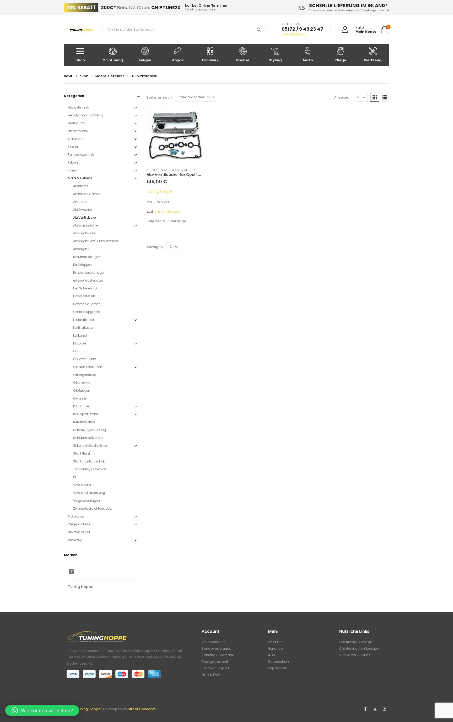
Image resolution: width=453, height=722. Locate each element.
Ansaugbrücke (84, 233)
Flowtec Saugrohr (86, 304)
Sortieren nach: (159, 97)
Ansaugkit (80, 249)
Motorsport (76, 516)
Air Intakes (80, 186)
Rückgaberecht (215, 661)
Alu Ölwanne (82, 209)
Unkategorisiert (79, 532)
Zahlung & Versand (218, 655)
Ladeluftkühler (83, 319)
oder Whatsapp (294, 34)
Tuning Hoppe (159, 191)
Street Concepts (142, 709)
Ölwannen (81, 398)
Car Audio (75, 139)
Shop (80, 60)
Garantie (275, 648)
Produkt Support (215, 668)
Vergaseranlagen (86, 500)
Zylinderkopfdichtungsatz (92, 508)
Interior (73, 170)
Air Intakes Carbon (86, 194)
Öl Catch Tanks (84, 359)
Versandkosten (167, 211)
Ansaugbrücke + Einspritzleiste (95, 241)
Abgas (178, 60)
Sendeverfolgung (216, 648)
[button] (374, 97)
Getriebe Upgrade (86, 312)
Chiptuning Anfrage (355, 641)
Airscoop (80, 202)
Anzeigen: (342, 97)
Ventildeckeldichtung (89, 493)
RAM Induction (84, 422)
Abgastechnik (78, 107)
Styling (275, 60)
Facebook (365, 709)
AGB (271, 655)
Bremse (242, 60)
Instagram (385, 709)
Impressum (277, 668)
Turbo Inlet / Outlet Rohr (90, 469)
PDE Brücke (81, 406)
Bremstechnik (78, 131)
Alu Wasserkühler (86, 225)
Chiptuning (113, 60)
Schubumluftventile (87, 437)
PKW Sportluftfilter (85, 414)
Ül (74, 477)
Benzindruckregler (86, 257)
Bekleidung (76, 123)
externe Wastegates (88, 280)
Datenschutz (278, 661)
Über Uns (275, 641)
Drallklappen (82, 264)
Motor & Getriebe (183, 170)
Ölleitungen (81, 390)
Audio (308, 60)
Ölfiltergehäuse (84, 375)
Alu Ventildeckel (158, 170)
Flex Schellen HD (84, 288)
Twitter (375, 709)
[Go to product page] (175, 135)
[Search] (259, 29)
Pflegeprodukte (79, 524)
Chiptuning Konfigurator (359, 648)
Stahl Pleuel (81, 453)
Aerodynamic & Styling (85, 115)
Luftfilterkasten (83, 327)
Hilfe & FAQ (211, 674)
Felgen (145, 60)
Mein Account (213, 641)
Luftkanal (80, 335)
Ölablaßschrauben (87, 367)
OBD (76, 351)
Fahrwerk (210, 60)
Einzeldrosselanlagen (89, 272)
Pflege (340, 60)
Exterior (73, 146)
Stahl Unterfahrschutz (89, 461)
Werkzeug (373, 60)
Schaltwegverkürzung (89, 430)
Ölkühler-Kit (81, 382)
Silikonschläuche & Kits (90, 445)
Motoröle (79, 343)
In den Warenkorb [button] (194, 115)
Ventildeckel (82, 485)
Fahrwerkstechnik (81, 154)
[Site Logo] (78, 30)
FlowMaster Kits (84, 296)
